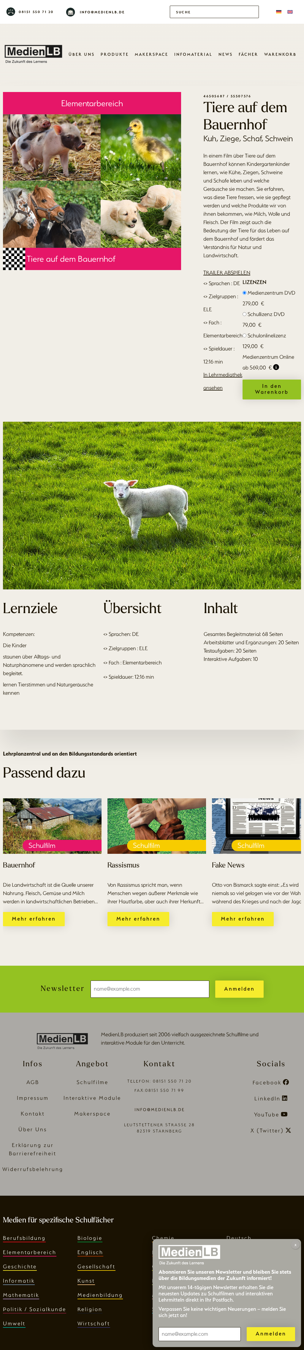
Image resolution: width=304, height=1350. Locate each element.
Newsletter (63, 989)
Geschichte (20, 1266)
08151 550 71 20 (36, 12)
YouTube (266, 1114)
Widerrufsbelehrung (32, 1169)
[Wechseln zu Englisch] (290, 11)
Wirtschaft (93, 1323)
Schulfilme (92, 1082)
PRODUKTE (115, 54)
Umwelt (14, 1323)
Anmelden (239, 989)
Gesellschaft (96, 1266)
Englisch (90, 1252)
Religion (89, 1309)
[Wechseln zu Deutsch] (278, 11)
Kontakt (33, 1114)
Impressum (33, 1098)
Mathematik (21, 1295)
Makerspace (151, 54)
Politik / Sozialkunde (34, 1309)
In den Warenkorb (272, 389)
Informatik (19, 1281)
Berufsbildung (24, 1238)
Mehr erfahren (34, 919)
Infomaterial (193, 54)
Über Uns (82, 54)
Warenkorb (280, 54)
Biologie (89, 1238)
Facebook (267, 1082)
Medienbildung (100, 1295)
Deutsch (239, 1238)
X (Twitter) (267, 1130)
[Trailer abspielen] (152, 505)
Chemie (163, 1238)
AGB (32, 1082)
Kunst (86, 1281)
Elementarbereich (29, 1252)
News (225, 54)
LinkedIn (267, 1098)
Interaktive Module (92, 1098)
